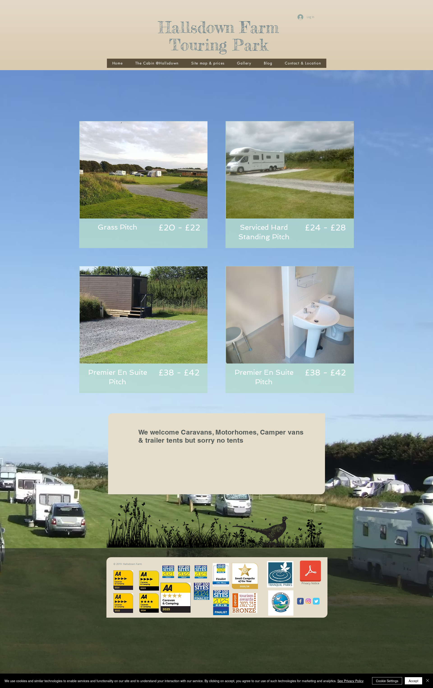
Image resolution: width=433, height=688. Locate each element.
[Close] (427, 680)
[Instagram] (308, 601)
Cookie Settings (387, 681)
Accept (413, 681)
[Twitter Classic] (316, 601)
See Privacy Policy (350, 681)
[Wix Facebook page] (300, 601)
